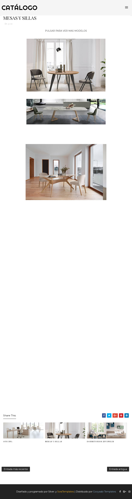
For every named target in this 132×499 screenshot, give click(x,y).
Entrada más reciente (16, 469)
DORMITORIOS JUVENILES (100, 441)
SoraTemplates (65, 491)
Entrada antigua (118, 469)
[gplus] (124, 492)
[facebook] (120, 492)
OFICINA (7, 441)
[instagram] (129, 492)
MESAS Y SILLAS (53, 441)
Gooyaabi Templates (104, 491)
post (10, 23)
